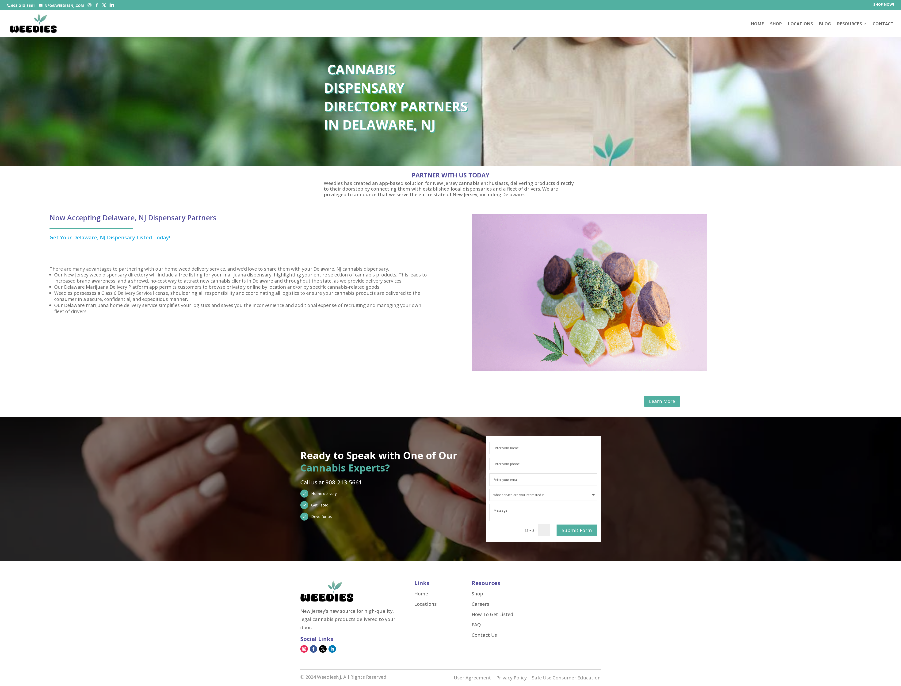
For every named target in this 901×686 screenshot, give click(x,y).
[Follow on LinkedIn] (332, 649)
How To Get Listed (492, 614)
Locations (800, 24)
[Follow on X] (323, 649)
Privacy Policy (511, 678)
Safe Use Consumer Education (566, 678)
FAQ (476, 625)
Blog (825, 24)
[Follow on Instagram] (304, 649)
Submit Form (577, 530)
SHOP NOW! (883, 5)
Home (757, 24)
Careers (480, 604)
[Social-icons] (89, 5)
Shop (477, 594)
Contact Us (484, 635)
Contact (883, 24)
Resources (849, 24)
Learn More (662, 401)
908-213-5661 (23, 5)
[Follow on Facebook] (313, 649)
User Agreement (472, 678)
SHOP (776, 24)
